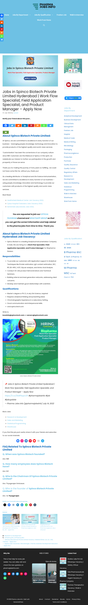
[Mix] (38, 123)
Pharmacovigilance (71, 153)
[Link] (38, 440)
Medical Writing (70, 142)
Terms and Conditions (60, 602)
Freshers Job (61, 15)
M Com (75, 260)
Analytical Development (73, 116)
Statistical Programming (16, 423)
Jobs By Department (20, 15)
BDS (78, 244)
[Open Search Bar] (44, 25)
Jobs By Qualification (42, 15)
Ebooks (62, 599)
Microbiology (68, 146)
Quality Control (69, 168)
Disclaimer (55, 599)
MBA (65, 260)
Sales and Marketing (15, 420)
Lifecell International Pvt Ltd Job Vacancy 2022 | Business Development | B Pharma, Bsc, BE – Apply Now (11, 527)
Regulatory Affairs (70, 172)
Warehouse (11, 427)
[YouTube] (34, 440)
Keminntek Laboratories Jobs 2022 (20, 207)
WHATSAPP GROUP (38, 218)
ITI (81, 257)
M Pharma (18, 538)
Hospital (67, 134)
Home (6, 15)
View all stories (50, 561)
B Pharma (8, 538)
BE (65, 247)
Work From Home (44, 20)
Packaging (68, 149)
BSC (12, 538)
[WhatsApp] (5, 578)
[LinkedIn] (26, 440)
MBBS (70, 260)
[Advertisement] (44, 41)
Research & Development (17, 417)
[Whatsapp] (44, 123)
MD (79, 260)
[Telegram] (50, 123)
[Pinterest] (31, 123)
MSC (22, 538)
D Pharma (75, 257)
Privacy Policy (76, 599)
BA (64, 244)
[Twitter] (12, 123)
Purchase (67, 161)
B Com (73, 244)
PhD (72, 277)
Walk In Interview (77, 15)
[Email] (6, 130)
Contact (47, 599)
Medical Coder (69, 138)
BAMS (68, 244)
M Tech (73, 273)
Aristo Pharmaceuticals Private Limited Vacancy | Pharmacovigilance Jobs (29, 526)
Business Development (72, 120)
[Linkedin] (25, 123)
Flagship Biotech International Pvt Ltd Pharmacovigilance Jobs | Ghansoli (48, 527)
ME (67, 263)
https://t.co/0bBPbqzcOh (16, 395)
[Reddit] (18, 123)
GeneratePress (18, 602)
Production (68, 157)
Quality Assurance (71, 165)
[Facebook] (6, 123)
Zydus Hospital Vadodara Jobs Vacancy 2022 (24, 203)
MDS (65, 263)
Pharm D (67, 277)
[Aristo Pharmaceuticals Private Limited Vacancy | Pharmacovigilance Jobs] (29, 519)
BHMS (69, 248)
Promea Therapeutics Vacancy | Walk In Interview (76, 588)
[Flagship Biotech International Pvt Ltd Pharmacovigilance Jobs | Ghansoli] (48, 519)
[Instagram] (22, 440)
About (41, 599)
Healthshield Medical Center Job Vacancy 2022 (25, 200)
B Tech (67, 256)
